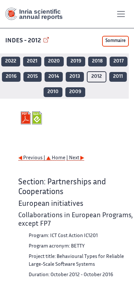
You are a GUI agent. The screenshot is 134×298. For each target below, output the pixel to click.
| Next (73, 158)
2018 (97, 61)
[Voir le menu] (121, 14)
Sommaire (115, 41)
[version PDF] (26, 117)
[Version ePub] (38, 117)
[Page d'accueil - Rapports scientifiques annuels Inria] (36, 14)
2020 (54, 61)
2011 (118, 77)
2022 (10, 61)
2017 (119, 61)
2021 (32, 61)
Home (58, 158)
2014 (53, 77)
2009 (75, 92)
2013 (75, 77)
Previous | (34, 158)
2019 (76, 61)
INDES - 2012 (23, 41)
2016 (11, 77)
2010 (53, 92)
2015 (32, 77)
